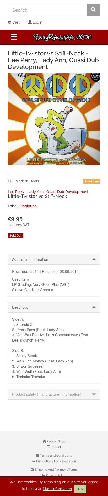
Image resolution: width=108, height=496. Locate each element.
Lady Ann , (36, 191)
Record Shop (55, 441)
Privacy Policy (55, 475)
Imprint (55, 447)
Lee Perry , (17, 191)
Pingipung (28, 206)
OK (80, 489)
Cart (15, 22)
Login (37, 22)
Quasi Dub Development (67, 191)
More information (57, 489)
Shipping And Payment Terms (56, 469)
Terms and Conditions (55, 455)
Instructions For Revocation (55, 461)
